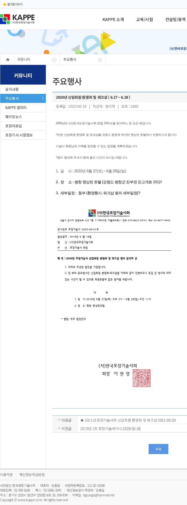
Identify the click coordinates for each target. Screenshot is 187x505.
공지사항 (12, 89)
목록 (158, 449)
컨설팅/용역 (175, 19)
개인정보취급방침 (32, 474)
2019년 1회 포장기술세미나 (101, 428)
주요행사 (12, 98)
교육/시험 (144, 19)
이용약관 (6, 474)
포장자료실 (13, 125)
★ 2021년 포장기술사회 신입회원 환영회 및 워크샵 (118, 420)
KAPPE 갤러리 (16, 107)
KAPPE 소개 (113, 19)
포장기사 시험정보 (19, 135)
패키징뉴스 (13, 116)
